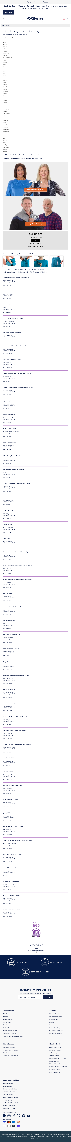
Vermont (5, 140)
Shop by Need (54, 1044)
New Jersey (5, 107)
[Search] (3, 25)
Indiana (4, 71)
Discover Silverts (54, 1014)
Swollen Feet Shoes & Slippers (12, 1103)
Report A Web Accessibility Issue (13, 1036)
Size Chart (6, 1025)
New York (5, 111)
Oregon (4, 122)
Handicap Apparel (54, 1069)
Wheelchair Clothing (9, 1108)
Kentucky (5, 78)
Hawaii (4, 64)
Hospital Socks (7, 1086)
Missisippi (5, 93)
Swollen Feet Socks (9, 1105)
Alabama (5, 40)
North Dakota (6, 116)
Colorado (5, 51)
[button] (4, 19)
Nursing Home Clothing (10, 1089)
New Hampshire (7, 104)
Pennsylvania (6, 124)
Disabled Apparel (54, 1064)
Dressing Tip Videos (55, 1016)
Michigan (5, 89)
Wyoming (5, 151)
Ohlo (4, 118)
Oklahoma (5, 120)
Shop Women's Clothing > (35, 189)
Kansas (4, 75)
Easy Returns (7, 1022)
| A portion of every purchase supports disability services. (35, 7)
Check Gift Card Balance (10, 1055)
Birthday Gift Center (9, 1047)
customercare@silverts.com (36, 952)
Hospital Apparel (54, 1072)
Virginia (4, 142)
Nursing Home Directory (10, 1030)
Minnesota (5, 91)
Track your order (8, 1019)
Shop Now (8, 12)
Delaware (5, 55)
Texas (4, 136)
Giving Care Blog (54, 1028)
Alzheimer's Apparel (55, 1050)
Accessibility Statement (10, 1033)
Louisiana (5, 80)
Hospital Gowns (8, 1083)
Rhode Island (6, 127)
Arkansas (5, 46)
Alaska (4, 42)
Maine (4, 82)
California (5, 49)
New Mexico (6, 109)
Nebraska (5, 100)
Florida (4, 60)
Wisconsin (5, 149)
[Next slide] (69, 2)
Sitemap (51, 1025)
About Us (52, 1011)
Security (51, 1022)
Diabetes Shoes (54, 1061)
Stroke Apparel (7, 1100)
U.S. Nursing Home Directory (10, 37)
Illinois (4, 69)
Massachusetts (6, 87)
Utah (4, 138)
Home (4, 34)
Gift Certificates (8, 1053)
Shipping (5, 1016)
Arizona (4, 44)
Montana (5, 98)
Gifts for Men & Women (10, 1050)
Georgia (5, 62)
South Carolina (6, 129)
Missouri (5, 95)
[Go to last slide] (2, 2)
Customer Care (8, 1011)
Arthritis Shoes (54, 1055)
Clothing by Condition (11, 1080)
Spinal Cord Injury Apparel (10, 1097)
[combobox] (35, 25)
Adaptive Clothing (55, 1047)
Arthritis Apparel (54, 1053)
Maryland (5, 84)
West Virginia (6, 147)
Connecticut (6, 53)
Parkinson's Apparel (9, 1092)
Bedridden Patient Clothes (57, 1058)
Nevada (5, 102)
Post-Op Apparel (8, 1094)
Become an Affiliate (55, 1033)
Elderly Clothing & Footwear (58, 1066)
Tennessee (5, 133)
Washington (6, 145)
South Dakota (6, 131)
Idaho (4, 66)
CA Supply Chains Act (56, 1030)
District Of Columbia (8, 58)
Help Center (6, 1014)
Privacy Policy (53, 1019)
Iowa (4, 73)
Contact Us (6, 1028)
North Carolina (6, 113)
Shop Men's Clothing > (35, 224)
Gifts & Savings (8, 1044)
